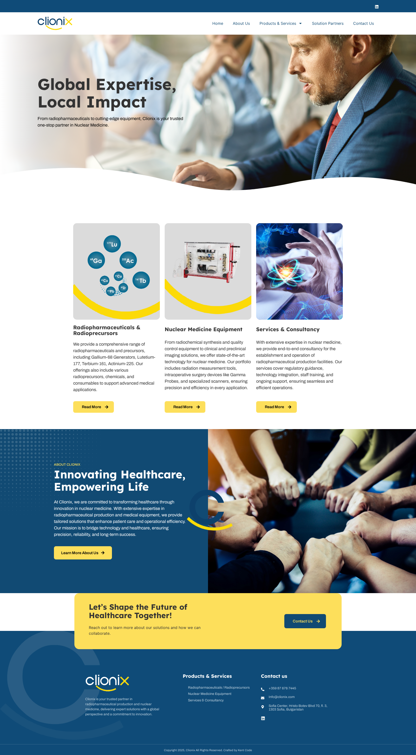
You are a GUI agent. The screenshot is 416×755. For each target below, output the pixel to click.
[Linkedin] (377, 7)
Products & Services (278, 23)
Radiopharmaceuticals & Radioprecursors (106, 330)
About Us (241, 23)
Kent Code (245, 750)
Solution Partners (328, 23)
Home (217, 23)
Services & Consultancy (288, 329)
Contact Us (363, 23)
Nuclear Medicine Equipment (203, 329)
